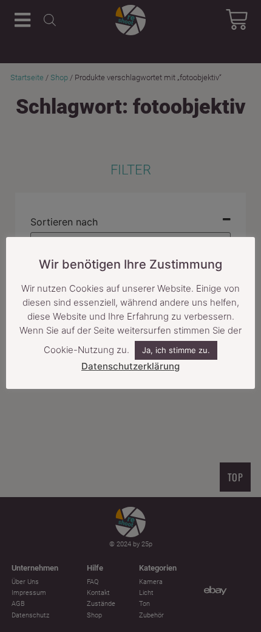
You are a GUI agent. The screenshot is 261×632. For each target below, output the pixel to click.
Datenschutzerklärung (130, 366)
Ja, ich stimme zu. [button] (176, 350)
